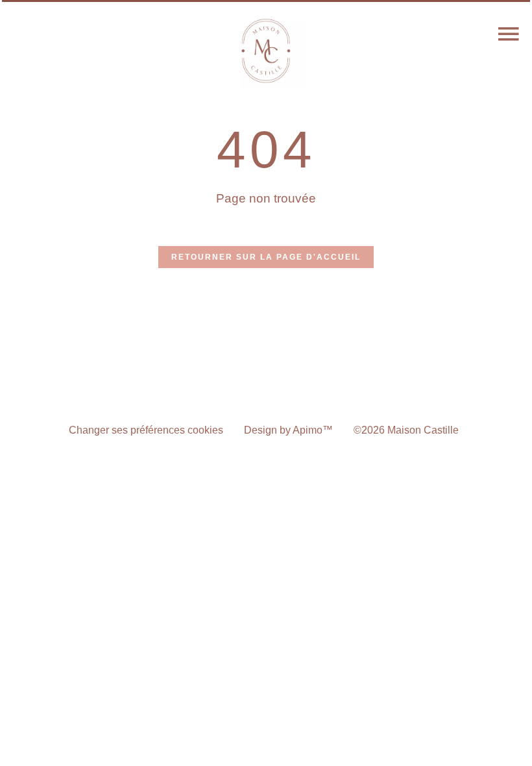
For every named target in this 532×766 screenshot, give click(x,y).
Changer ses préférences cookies (146, 430)
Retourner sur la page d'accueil (266, 257)
